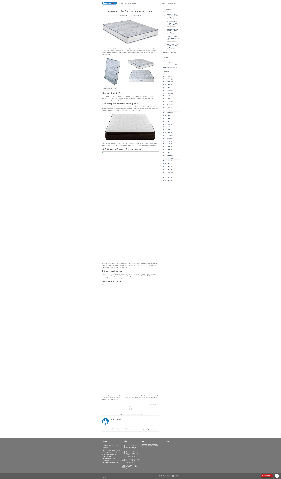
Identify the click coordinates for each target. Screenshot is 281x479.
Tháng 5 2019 (166, 169)
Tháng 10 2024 (167, 81)
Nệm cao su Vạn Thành (169, 67)
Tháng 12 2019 (167, 155)
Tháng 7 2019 (166, 163)
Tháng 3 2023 (166, 98)
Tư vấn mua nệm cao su (114, 474)
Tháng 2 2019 (166, 177)
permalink (143, 414)
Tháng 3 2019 (166, 175)
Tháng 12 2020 (167, 135)
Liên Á (149, 445)
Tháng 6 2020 (166, 144)
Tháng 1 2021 (166, 132)
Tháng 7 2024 (166, 84)
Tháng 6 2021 (166, 118)
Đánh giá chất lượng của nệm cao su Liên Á (117, 429)
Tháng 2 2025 (166, 76)
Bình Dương (166, 62)
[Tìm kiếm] (119, 3)
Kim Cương (144, 445)
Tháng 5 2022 (166, 107)
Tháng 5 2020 (166, 146)
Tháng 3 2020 (166, 149)
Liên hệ (134, 3)
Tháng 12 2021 (167, 112)
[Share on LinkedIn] (135, 409)
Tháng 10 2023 (167, 93)
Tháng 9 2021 (166, 115)
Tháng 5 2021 (166, 121)
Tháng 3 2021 (166, 127)
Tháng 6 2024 (166, 87)
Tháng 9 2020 (166, 141)
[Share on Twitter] (128, 409)
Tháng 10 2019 (167, 158)
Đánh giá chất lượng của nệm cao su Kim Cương (172, 31)
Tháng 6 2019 (166, 166)
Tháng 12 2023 (167, 90)
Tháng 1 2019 (166, 180)
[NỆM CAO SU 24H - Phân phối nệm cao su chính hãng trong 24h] (109, 3)
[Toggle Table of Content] (114, 89)
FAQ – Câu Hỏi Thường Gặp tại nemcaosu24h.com (138, 474)
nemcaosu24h (137, 15)
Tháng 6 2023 (166, 96)
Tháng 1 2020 (166, 152)
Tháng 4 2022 (166, 110)
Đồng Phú (144, 447)
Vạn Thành (155, 445)
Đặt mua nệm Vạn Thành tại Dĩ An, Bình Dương (172, 16)
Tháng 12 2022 (167, 101)
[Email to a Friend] (130, 409)
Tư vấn (129, 3)
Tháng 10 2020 (167, 138)
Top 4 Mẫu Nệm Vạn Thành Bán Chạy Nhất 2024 (172, 38)
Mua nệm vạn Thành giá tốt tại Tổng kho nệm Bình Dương (172, 23)
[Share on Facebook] (125, 409)
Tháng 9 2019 (166, 161)
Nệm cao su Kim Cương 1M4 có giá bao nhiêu (143, 429)
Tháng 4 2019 (166, 172)
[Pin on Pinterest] (133, 409)
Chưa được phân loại (130, 9)
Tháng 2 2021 (166, 129)
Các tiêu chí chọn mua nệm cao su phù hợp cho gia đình (172, 46)
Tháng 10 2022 (167, 104)
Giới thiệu (124, 3)
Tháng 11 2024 (167, 79)
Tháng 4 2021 (166, 124)
